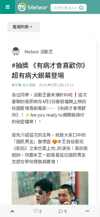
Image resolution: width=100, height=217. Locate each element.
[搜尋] (82, 7)
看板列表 (21, 26)
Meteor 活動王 (38, 51)
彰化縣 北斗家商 (23, 84)
